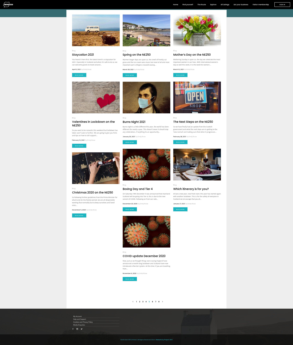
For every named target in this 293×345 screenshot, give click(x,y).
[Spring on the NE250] (146, 30)
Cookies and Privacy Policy (83, 322)
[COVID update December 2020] (146, 232)
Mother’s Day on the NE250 (192, 55)
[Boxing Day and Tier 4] (146, 164)
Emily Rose (87, 69)
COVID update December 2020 (144, 256)
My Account (77, 316)
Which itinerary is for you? (191, 189)
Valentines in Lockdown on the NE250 (93, 123)
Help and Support (79, 319)
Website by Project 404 (164, 340)
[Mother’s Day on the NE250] (197, 30)
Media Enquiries (79, 325)
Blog (73, 51)
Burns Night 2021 (134, 122)
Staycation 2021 (83, 55)
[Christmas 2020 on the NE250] (96, 168)
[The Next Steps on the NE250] (197, 97)
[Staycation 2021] (96, 30)
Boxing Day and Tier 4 (138, 189)
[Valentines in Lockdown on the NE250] (96, 97)
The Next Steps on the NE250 (193, 122)
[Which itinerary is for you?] (197, 164)
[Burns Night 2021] (146, 97)
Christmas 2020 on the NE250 (92, 192)
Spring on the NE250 (137, 55)
